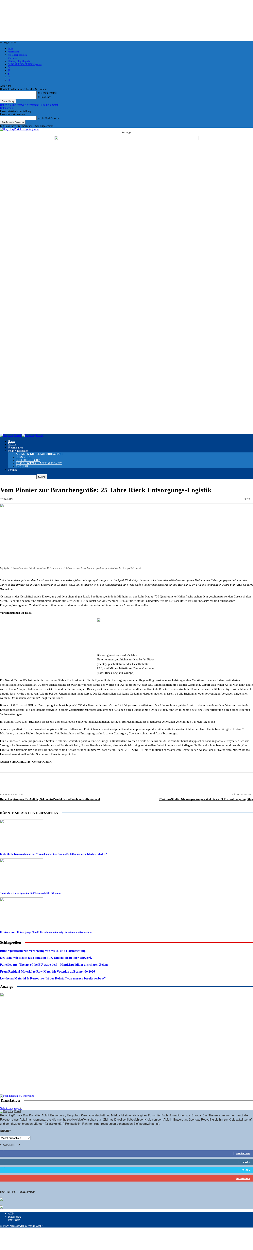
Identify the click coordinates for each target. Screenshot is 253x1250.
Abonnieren (243, 1178)
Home (11, 441)
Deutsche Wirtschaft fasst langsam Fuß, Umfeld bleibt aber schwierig (46, 957)
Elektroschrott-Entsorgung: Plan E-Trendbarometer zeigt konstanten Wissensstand (46, 932)
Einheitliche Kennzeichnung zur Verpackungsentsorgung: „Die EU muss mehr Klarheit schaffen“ (54, 853)
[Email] (49, 783)
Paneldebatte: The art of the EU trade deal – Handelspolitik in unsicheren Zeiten (54, 964)
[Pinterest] (108, 783)
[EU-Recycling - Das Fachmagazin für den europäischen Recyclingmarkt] (1, 1199)
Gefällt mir (243, 1153)
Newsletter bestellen (17, 54)
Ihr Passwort (44, 97)
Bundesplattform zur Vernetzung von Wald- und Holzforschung (43, 950)
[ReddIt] (137, 783)
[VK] (166, 783)
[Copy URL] (209, 783)
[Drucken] (35, 783)
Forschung (24, 457)
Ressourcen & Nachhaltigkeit (39, 463)
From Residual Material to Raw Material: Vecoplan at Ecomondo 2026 (47, 971)
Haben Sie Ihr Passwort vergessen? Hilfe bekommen (29, 104)
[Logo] (11, 435)
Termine (12, 469)
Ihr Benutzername (47, 92)
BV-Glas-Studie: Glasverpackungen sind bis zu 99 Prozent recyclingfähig (206, 799)
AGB (11, 1213)
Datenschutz (6, 108)
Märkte (12, 444)
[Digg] (180, 783)
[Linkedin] (93, 783)
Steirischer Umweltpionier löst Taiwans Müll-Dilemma (30, 892)
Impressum (14, 1219)
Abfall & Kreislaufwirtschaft (39, 453)
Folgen (246, 1161)
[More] (224, 783)
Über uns (12, 58)
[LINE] (195, 783)
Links (10, 48)
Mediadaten (13, 51)
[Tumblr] (152, 783)
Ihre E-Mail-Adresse (48, 118)
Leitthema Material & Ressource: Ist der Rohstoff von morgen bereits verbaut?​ (53, 978)
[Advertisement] (29, 1069)
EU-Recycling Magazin (19, 61)
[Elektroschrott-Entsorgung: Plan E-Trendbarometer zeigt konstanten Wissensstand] (21, 926)
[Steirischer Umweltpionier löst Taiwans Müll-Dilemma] (21, 887)
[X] (79, 783)
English (22, 466)
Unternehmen (15, 447)
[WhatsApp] (122, 783)
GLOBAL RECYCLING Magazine (25, 64)
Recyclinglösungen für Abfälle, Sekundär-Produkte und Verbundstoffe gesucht (50, 799)
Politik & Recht (28, 460)
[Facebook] (64, 783)
